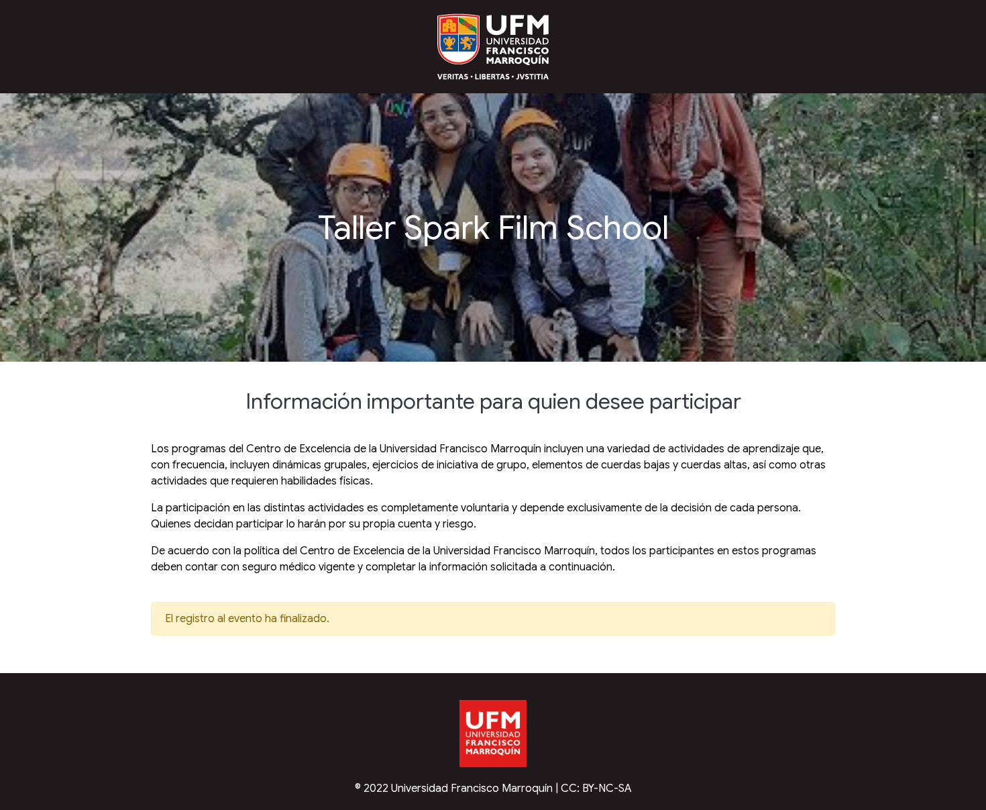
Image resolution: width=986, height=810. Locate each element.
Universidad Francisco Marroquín (472, 788)
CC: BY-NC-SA (596, 788)
